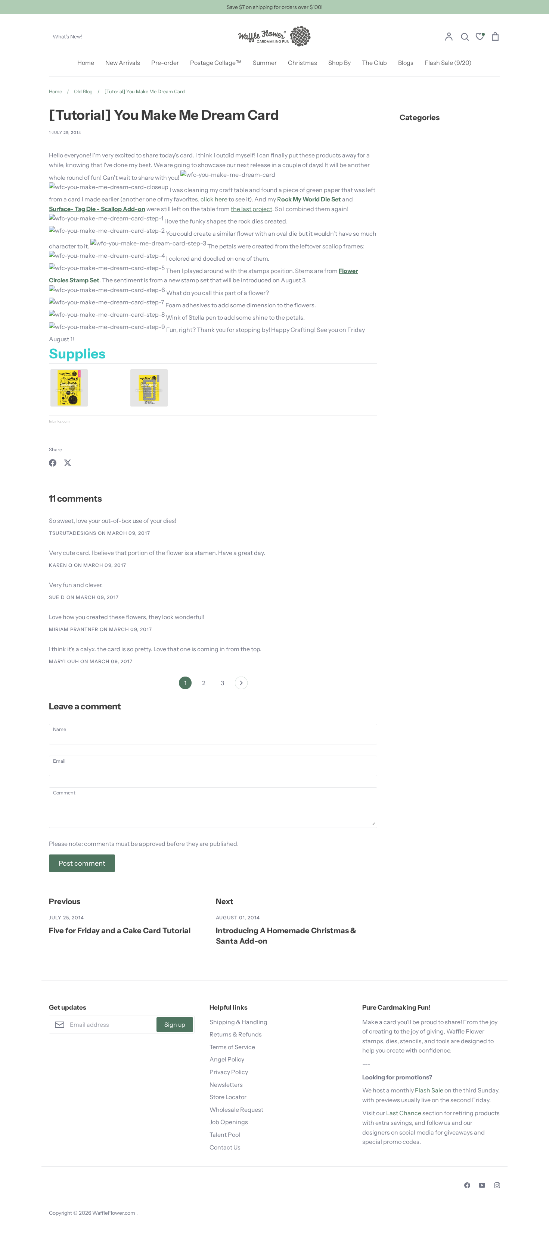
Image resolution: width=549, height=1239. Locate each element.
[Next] (241, 684)
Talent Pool (225, 1134)
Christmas (302, 62)
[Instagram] (497, 1185)
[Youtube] (482, 1185)
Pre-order (165, 62)
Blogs (405, 62)
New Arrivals (122, 62)
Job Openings (229, 1122)
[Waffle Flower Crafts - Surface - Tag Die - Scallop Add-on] (149, 404)
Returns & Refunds (236, 1034)
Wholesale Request (236, 1109)
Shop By (339, 62)
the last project (251, 209)
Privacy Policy (229, 1072)
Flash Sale (429, 1090)
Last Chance (403, 1113)
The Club (374, 62)
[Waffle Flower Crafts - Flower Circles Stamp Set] (69, 404)
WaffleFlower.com (114, 1213)
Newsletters (226, 1084)
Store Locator (228, 1097)
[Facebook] (467, 1185)
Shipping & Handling (238, 1022)
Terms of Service (232, 1047)
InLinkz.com (59, 421)
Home (85, 62)
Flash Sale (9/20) (448, 62)
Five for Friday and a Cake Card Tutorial (119, 930)
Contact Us (225, 1147)
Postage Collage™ (216, 62)
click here (214, 199)
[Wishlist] (480, 37)
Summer (265, 62)
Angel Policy (227, 1059)
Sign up (174, 1024)
